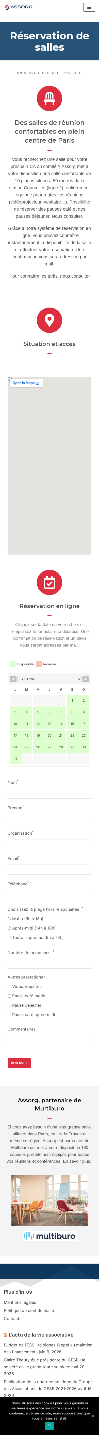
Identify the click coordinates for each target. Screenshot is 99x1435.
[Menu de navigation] (89, 7)
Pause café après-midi (33, 1014)
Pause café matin (28, 995)
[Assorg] (19, 7)
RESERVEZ (19, 1063)
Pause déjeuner (26, 1005)
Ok (49, 1425)
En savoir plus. (77, 1161)
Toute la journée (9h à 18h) (37, 937)
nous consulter (75, 276)
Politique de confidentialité (29, 1310)
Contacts (12, 1318)
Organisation (21, 833)
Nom (13, 782)
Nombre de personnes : (31, 952)
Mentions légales (20, 1302)
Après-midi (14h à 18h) (33, 928)
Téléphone (18, 883)
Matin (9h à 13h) (27, 918)
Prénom (16, 807)
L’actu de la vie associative (41, 1335)
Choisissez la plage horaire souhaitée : (45, 909)
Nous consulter (67, 216)
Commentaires (22, 1029)
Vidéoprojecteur (27, 986)
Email (14, 858)
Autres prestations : (26, 977)
